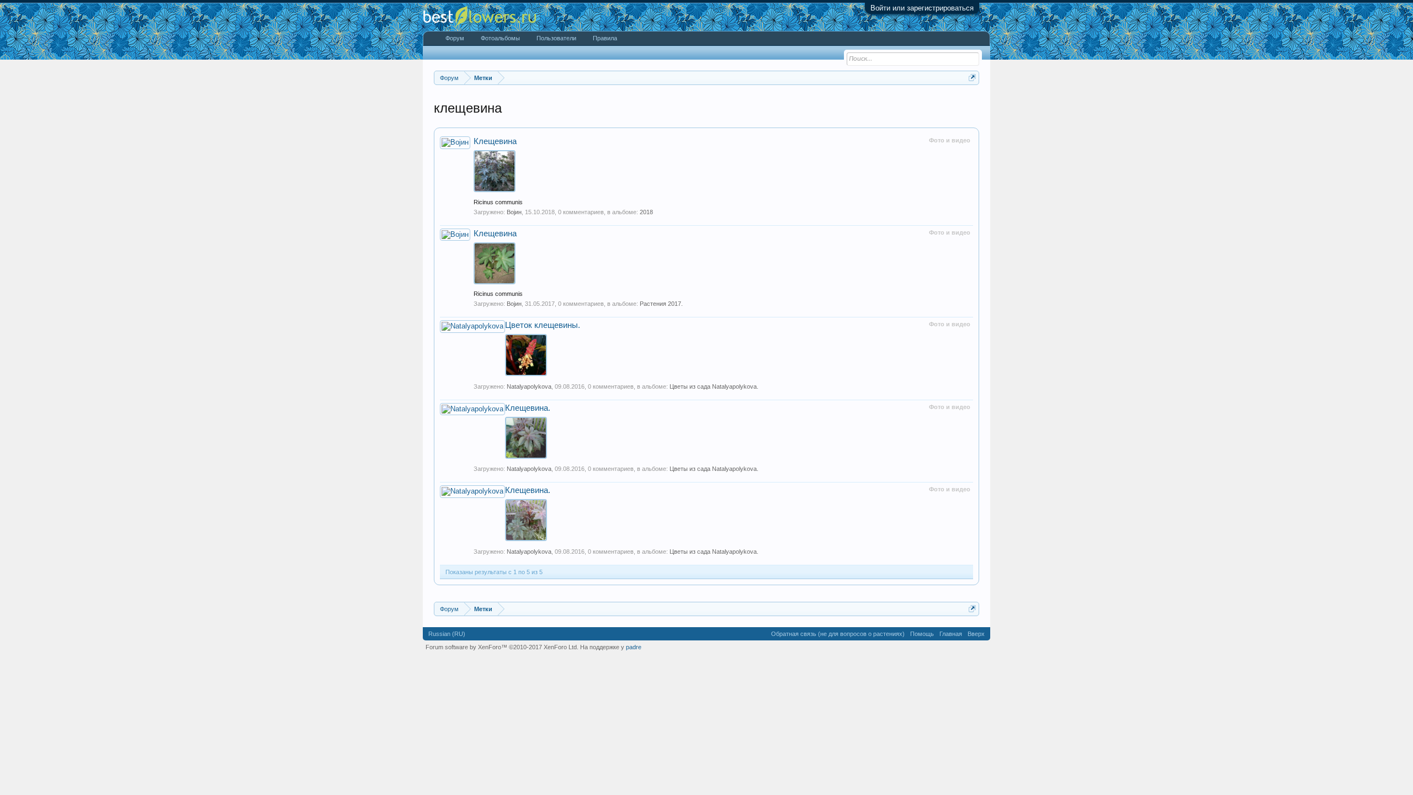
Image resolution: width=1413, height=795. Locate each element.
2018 (646, 212)
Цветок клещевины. (542, 325)
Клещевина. (527, 408)
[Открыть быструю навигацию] (972, 77)
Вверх (976, 633)
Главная (950, 633)
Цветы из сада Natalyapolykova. (714, 386)
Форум (454, 38)
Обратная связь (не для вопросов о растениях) (838, 633)
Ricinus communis (498, 202)
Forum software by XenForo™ (502, 647)
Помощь (922, 633)
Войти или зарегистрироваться (922, 8)
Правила (605, 38)
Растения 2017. (661, 303)
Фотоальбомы (500, 38)
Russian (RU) (446, 633)
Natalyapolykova (529, 386)
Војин (514, 212)
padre (633, 647)
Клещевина (495, 141)
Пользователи (556, 38)
